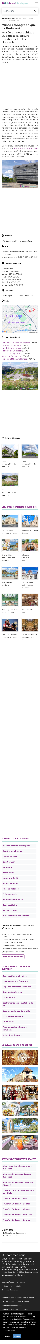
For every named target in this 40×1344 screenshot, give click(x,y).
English (16, 20)
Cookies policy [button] (9, 1330)
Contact (26, 1309)
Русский (11, 20)
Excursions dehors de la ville (16, 1011)
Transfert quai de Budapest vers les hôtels (18, 1191)
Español (24, 18)
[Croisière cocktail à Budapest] (20, 1142)
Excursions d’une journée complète (15, 1028)
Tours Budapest (23, 1301)
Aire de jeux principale (11, 348)
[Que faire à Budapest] (20, 1125)
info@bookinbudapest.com (14, 1233)
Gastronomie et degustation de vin (18, 1004)
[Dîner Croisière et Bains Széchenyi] (20, 1109)
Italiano (4, 20)
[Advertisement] (20, 86)
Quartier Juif (9, 862)
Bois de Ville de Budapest (26, 148)
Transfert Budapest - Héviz (15, 1198)
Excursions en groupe (13, 1016)
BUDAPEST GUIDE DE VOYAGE (16, 839)
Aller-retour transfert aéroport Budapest (17, 1167)
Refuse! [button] (8, 1336)
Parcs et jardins (10, 910)
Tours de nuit (9, 997)
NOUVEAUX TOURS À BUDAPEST (17, 1045)
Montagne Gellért (11, 878)
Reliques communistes (13, 900)
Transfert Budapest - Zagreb (16, 1220)
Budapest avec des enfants (16, 916)
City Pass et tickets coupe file (19, 506)
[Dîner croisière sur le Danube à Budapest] (20, 1092)
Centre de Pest (10, 856)
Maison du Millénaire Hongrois (15, 359)
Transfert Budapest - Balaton (16, 1204)
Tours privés (8, 1022)
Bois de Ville (9, 873)
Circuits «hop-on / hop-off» (15, 981)
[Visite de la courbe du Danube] (20, 1074)
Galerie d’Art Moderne (11, 345)
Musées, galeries (11, 889)
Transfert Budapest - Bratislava (17, 1215)
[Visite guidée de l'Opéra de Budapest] (20, 1057)
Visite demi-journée (12, 1035)
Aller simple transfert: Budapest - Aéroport (18, 1183)
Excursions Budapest (13, 956)
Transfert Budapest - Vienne (16, 1209)
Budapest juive (10, 905)
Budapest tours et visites (15, 976)
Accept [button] (17, 1336)
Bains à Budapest (11, 883)
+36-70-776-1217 (9, 1236)
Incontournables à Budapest (16, 846)
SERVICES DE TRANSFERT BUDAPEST (19, 1159)
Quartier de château (12, 851)
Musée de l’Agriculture (12, 356)
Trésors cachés (10, 894)
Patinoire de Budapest (12, 351)
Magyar (30, 18)
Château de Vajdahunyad (13, 353)
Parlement (8, 867)
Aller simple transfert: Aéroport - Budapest (18, 1175)
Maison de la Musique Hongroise (16, 343)
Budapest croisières (12, 992)
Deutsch (18, 18)
